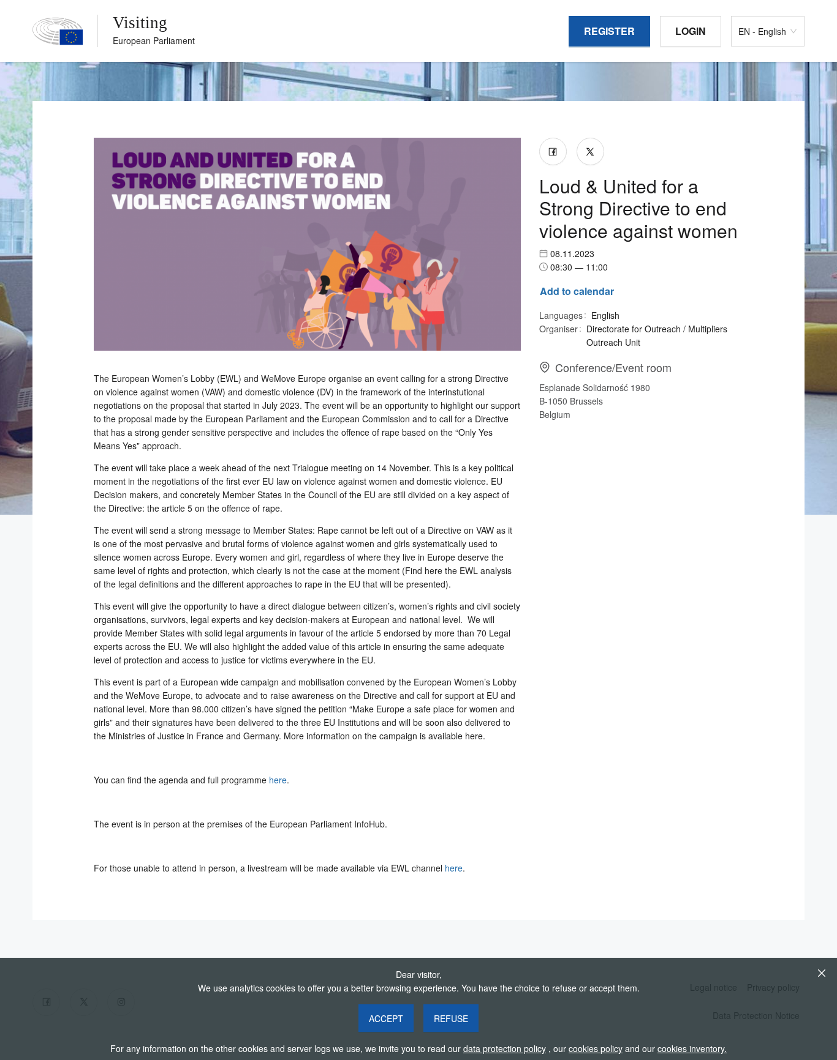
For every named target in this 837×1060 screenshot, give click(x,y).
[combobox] (762, 31)
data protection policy (504, 1048)
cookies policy (596, 1048)
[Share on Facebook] (553, 151)
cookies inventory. (692, 1048)
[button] (609, 31)
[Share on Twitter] (590, 151)
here (278, 780)
